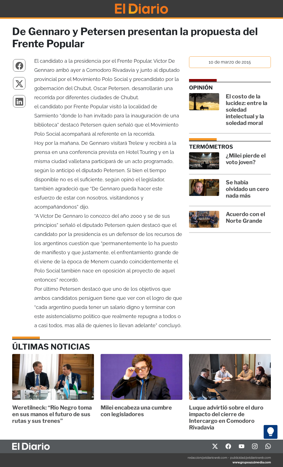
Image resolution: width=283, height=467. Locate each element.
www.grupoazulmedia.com (251, 462)
